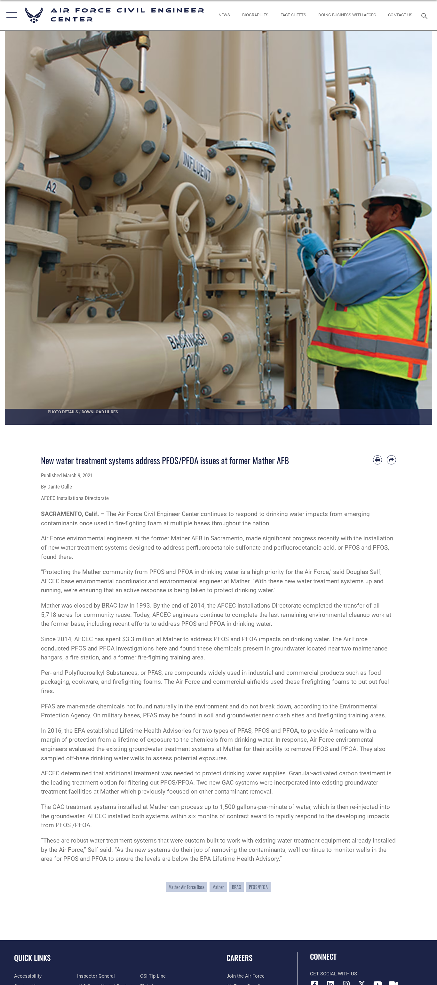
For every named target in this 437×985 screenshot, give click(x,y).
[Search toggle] (425, 15)
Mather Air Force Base (186, 887)
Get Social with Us (333, 974)
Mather (218, 887)
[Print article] (377, 459)
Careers (239, 957)
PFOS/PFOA (258, 887)
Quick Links (32, 957)
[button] (10, 15)
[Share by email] (391, 459)
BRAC (236, 887)
